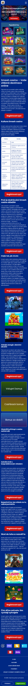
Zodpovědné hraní (14, 666)
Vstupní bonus (14, 388)
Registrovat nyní (14, 116)
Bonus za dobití (14, 419)
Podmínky (14, 669)
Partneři (14, 662)
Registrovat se (20, 683)
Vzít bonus (14, 18)
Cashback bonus (14, 404)
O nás (14, 659)
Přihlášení (7, 683)
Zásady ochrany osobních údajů (14, 672)
